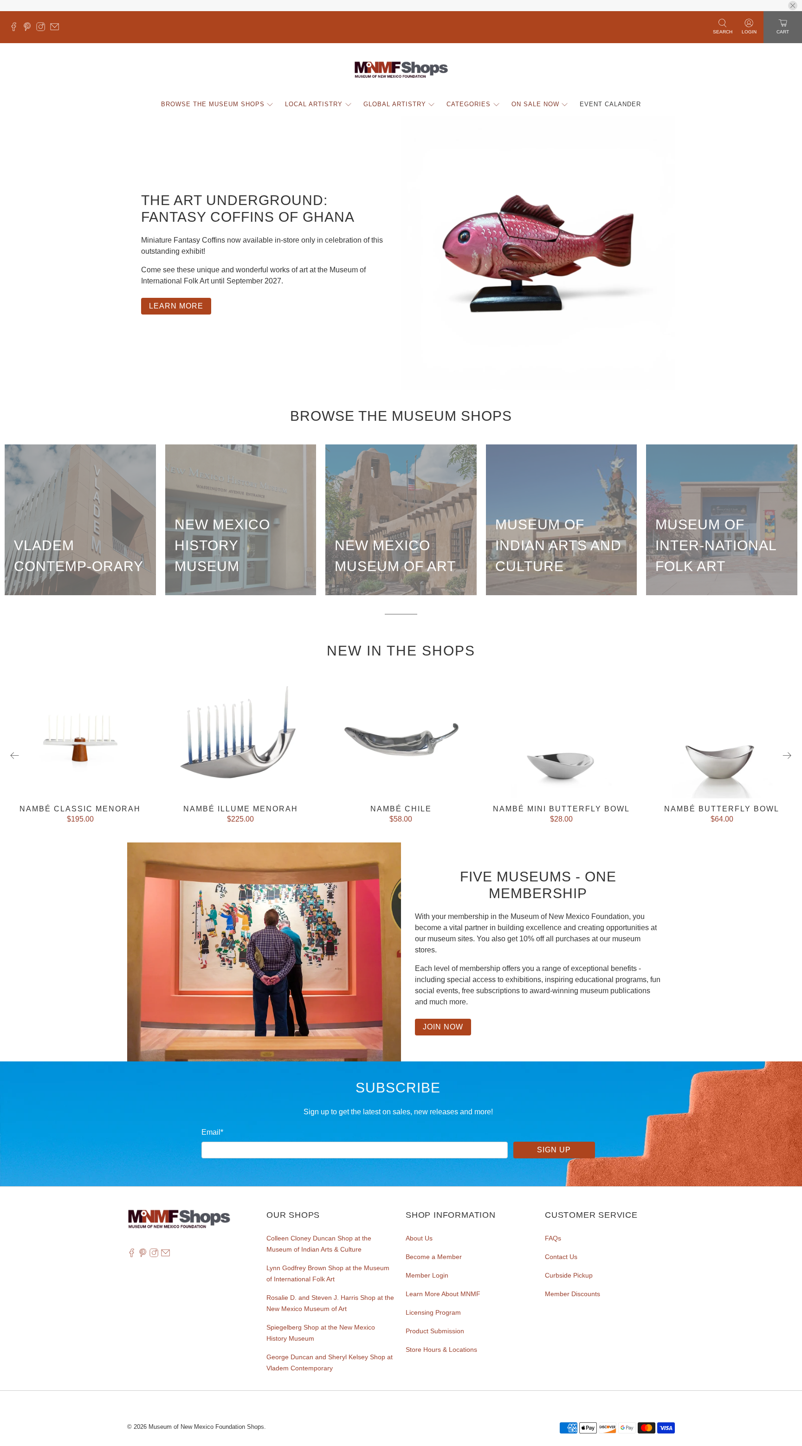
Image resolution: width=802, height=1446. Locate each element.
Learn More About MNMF (443, 1294)
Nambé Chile (401, 809)
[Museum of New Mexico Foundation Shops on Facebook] (16, 28)
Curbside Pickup (569, 1275)
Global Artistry (394, 104)
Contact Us (561, 1256)
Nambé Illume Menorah (240, 809)
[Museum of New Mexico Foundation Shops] (401, 70)
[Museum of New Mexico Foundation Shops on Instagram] (43, 28)
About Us (419, 1238)
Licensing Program (433, 1312)
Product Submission (435, 1331)
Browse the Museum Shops (213, 104)
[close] (792, 5)
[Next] (787, 755)
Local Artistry (314, 104)
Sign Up (554, 1150)
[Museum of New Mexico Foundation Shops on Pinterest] (29, 28)
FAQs (553, 1238)
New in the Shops (401, 650)
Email (212, 1132)
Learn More (176, 306)
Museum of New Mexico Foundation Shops (206, 1426)
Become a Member (434, 1256)
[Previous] (15, 755)
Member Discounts (572, 1294)
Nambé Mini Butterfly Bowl (561, 809)
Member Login (427, 1275)
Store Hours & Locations (441, 1349)
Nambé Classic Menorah (80, 809)
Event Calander (610, 104)
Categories (468, 104)
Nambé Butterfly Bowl (721, 809)
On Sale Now (535, 104)
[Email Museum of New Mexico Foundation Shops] (57, 28)
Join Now (443, 1027)
